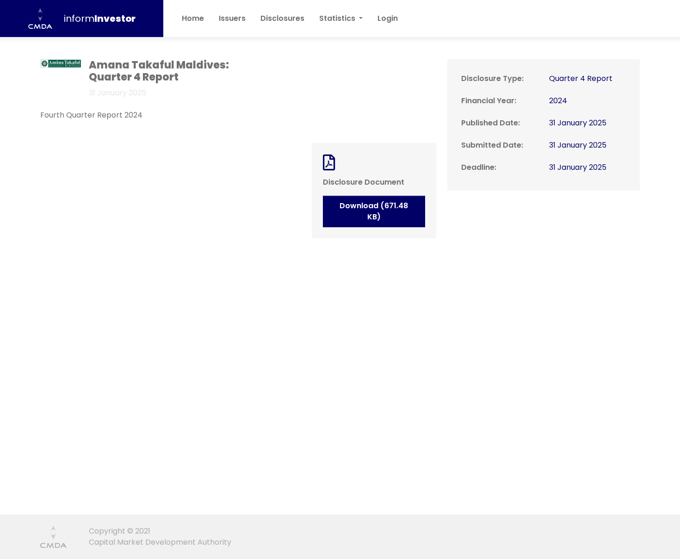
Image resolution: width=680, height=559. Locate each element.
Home (193, 18)
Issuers (232, 18)
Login (387, 18)
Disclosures (286, 18)
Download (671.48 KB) (374, 211)
